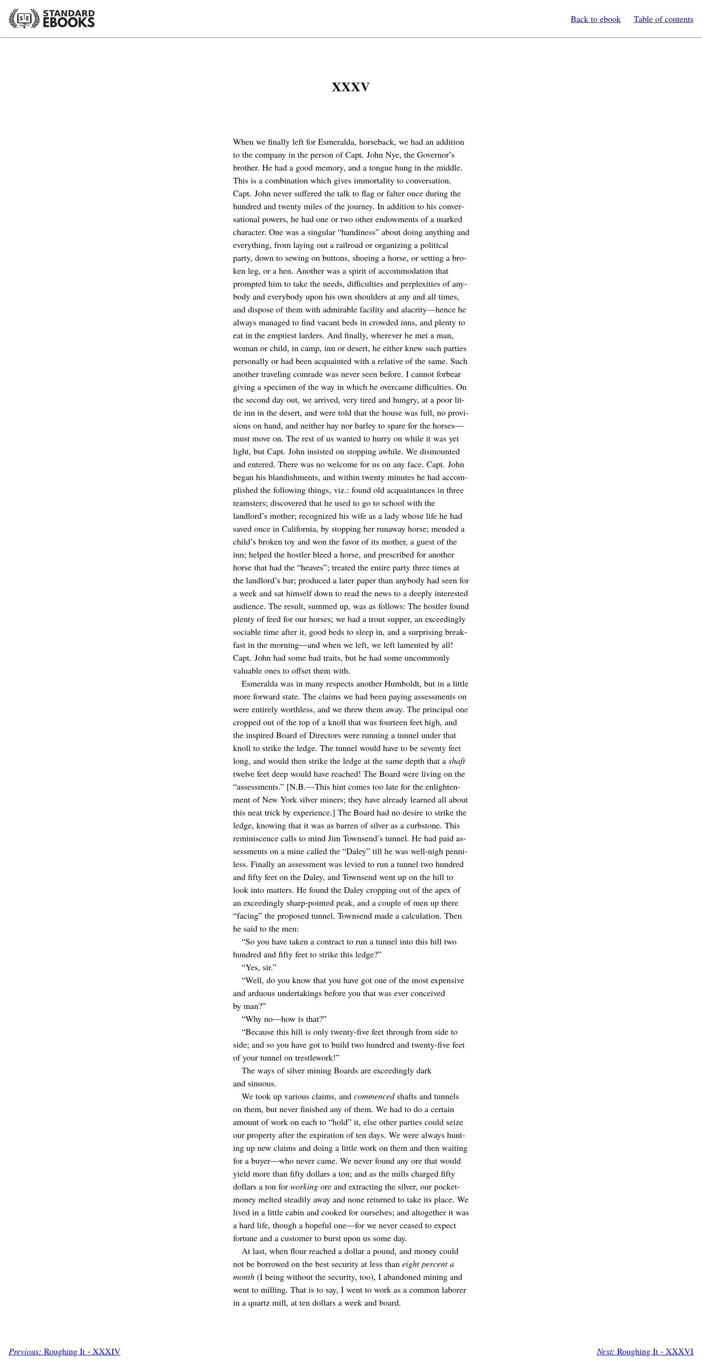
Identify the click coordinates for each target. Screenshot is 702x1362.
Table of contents (663, 18)
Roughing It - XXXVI (645, 1351)
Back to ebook (596, 18)
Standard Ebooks (52, 19)
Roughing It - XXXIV (64, 1351)
